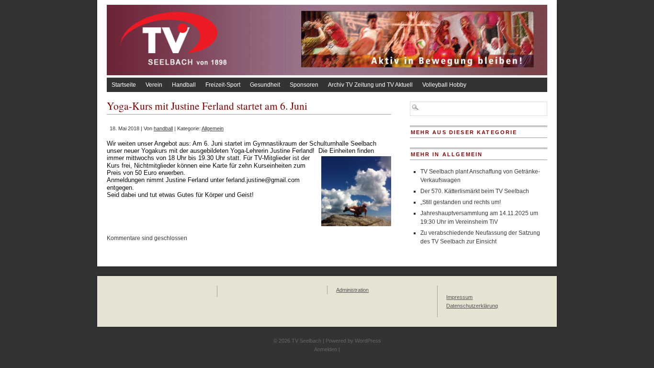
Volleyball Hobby (444, 84)
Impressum (459, 297)
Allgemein (213, 128)
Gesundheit (265, 84)
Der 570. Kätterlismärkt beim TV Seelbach (474, 191)
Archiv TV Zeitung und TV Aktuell (370, 84)
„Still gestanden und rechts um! (460, 202)
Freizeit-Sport (222, 84)
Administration (352, 290)
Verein (154, 84)
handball (163, 128)
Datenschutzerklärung (472, 306)
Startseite (124, 84)
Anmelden (325, 349)
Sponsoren (304, 84)
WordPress (368, 341)
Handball (184, 84)
